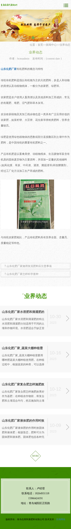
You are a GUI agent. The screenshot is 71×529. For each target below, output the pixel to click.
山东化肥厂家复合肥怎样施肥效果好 (23, 385)
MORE (35, 456)
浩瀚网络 (60, 519)
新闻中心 (51, 44)
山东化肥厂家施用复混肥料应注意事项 (29, 266)
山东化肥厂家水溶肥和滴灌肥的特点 (23, 312)
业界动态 (65, 44)
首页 (40, 44)
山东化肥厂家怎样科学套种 (22, 274)
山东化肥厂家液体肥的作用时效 (23, 420)
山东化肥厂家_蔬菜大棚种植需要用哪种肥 (22, 348)
